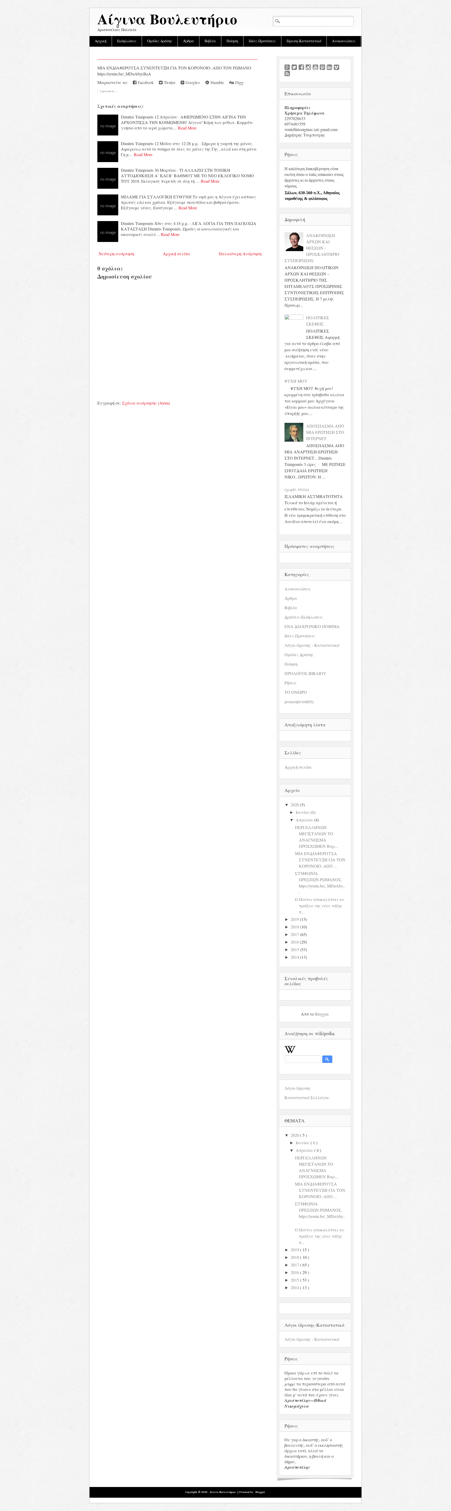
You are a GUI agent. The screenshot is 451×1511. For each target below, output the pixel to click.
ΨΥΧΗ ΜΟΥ (295, 381)
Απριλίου (304, 819)
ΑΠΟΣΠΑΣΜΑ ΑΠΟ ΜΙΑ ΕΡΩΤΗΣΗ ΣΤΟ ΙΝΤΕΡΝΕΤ (325, 432)
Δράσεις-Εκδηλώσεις (303, 617)
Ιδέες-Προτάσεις (262, 41)
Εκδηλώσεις (127, 41)
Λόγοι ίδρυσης (297, 1088)
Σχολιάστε (107, 91)
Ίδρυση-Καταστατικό (304, 41)
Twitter (169, 82)
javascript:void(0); (299, 701)
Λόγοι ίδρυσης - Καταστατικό (311, 645)
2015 (295, 949)
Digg (239, 82)
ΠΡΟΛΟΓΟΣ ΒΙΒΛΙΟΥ (305, 673)
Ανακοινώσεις (343, 41)
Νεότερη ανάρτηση (116, 253)
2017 (295, 934)
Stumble (216, 82)
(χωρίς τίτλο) (296, 489)
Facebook (145, 82)
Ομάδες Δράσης (299, 654)
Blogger (321, 1014)
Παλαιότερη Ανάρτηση (240, 253)
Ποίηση (232, 41)
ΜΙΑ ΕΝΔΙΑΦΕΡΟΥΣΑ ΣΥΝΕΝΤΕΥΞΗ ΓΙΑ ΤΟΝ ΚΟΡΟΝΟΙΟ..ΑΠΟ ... (320, 860)
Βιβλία (210, 41)
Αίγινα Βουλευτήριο (167, 20)
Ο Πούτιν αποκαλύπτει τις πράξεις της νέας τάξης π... (320, 906)
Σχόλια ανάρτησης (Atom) (146, 403)
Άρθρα (188, 41)
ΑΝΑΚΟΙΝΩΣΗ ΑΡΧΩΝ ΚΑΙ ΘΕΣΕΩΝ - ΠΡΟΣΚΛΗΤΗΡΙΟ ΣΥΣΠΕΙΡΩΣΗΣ (311, 248)
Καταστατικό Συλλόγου (306, 1097)
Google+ (192, 82)
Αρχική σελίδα (176, 253)
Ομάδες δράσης (159, 41)
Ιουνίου (303, 812)
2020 (295, 804)
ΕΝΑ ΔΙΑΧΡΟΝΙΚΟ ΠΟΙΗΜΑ (312, 626)
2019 (295, 919)
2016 (295, 942)
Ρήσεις (290, 682)
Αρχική (100, 41)
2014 (295, 957)
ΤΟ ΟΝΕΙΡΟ (295, 692)
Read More (187, 128)
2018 (295, 926)
